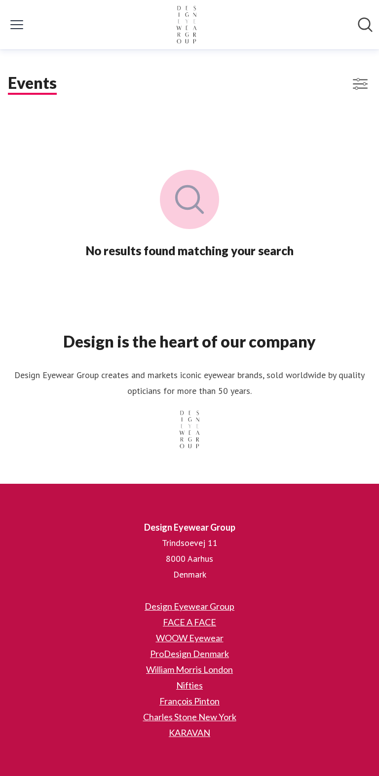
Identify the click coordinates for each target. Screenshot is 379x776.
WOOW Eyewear (190, 637)
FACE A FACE (189, 622)
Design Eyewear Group (189, 606)
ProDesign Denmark (189, 653)
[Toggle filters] (360, 84)
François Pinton (189, 701)
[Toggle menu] (17, 24)
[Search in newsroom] (365, 25)
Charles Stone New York (189, 716)
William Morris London (189, 669)
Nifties (189, 685)
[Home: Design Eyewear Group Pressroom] (186, 24)
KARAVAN (189, 732)
